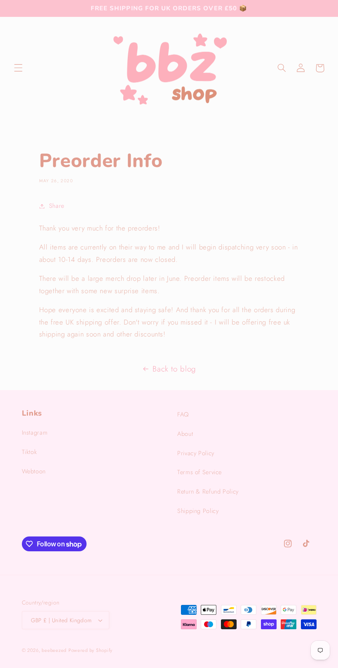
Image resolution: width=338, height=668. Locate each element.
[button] (18, 68)
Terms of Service (199, 472)
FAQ (183, 414)
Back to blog (174, 368)
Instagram (35, 432)
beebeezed (54, 650)
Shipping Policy (197, 510)
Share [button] (56, 205)
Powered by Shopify (90, 650)
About (185, 433)
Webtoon (34, 471)
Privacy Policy (195, 453)
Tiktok (29, 451)
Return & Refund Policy (208, 491)
